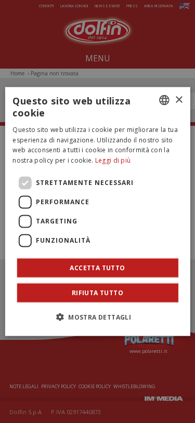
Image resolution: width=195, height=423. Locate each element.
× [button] (179, 99)
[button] (97, 316)
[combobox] (164, 100)
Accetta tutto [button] (97, 267)
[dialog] (97, 211)
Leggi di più (113, 160)
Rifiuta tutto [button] (97, 292)
